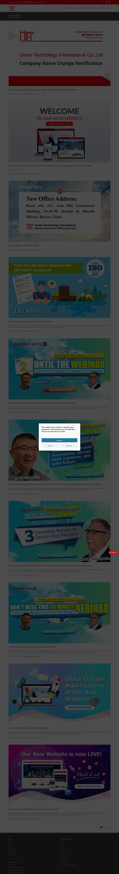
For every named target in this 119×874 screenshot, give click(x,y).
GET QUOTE (113, 552)
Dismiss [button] (50, 445)
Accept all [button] (59, 440)
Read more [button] (69, 445)
